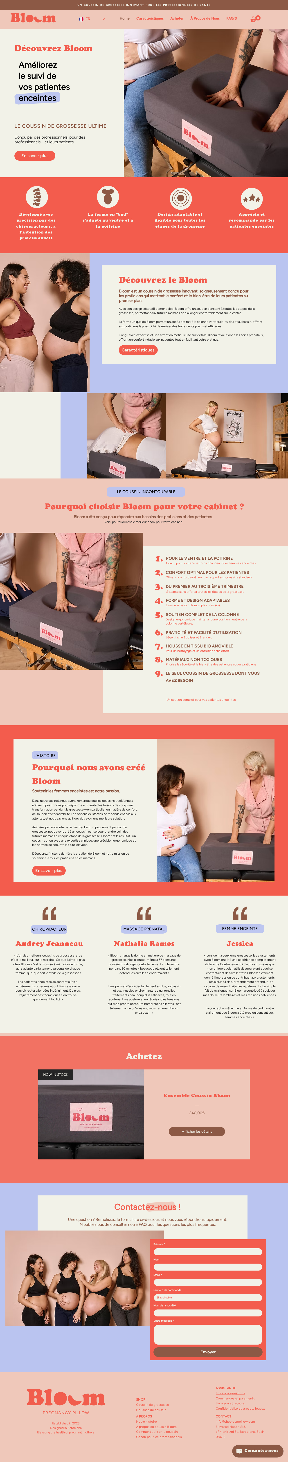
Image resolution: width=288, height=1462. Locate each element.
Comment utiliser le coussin (157, 1432)
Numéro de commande (167, 1290)
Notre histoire (146, 1422)
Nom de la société (164, 1305)
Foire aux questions (230, 1393)
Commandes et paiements (235, 1398)
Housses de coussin (151, 1410)
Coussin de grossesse (152, 1405)
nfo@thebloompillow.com (235, 1422)
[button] (255, 18)
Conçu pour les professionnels (159, 1437)
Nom (156, 1259)
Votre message (163, 1320)
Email (157, 1274)
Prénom (159, 1244)
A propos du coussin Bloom (156, 1427)
